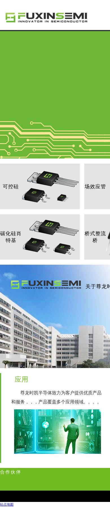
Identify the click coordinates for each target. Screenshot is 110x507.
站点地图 (7, 504)
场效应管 (95, 186)
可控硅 (11, 186)
